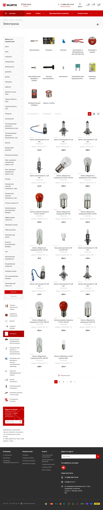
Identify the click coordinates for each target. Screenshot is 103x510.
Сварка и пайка (49, 103)
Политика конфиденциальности (11, 461)
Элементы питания (92, 77)
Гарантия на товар (28, 463)
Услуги (44, 451)
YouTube (63, 468)
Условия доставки (28, 461)
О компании (7, 455)
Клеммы (63, 50)
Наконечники (34, 50)
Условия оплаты (28, 458)
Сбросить (14, 296)
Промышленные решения (48, 460)
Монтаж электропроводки (49, 77)
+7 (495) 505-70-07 (67, 4)
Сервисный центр (48, 464)
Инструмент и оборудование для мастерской (78, 52)
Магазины (6, 458)
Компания (7, 451)
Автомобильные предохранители (78, 77)
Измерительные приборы (34, 104)
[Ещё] (97, 13)
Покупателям (27, 451)
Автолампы (63, 76)
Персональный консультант (47, 456)
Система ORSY (47, 467)
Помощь (25, 455)
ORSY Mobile (46, 470)
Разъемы (48, 50)
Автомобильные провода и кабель (34, 78)
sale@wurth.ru (70, 482)
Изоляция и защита (92, 51)
